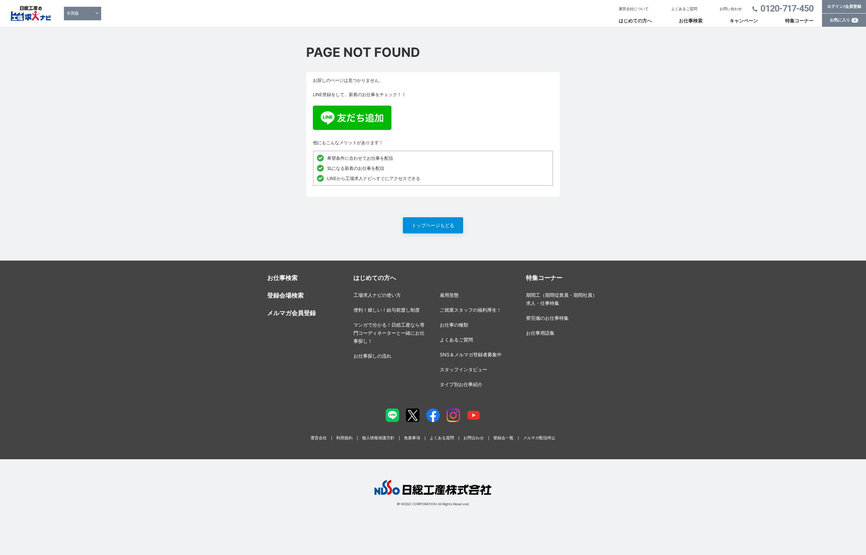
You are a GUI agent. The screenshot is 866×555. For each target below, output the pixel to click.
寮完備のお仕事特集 (547, 318)
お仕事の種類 (454, 325)
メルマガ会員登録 (291, 312)
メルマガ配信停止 (539, 437)
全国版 (73, 13)
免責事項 (412, 437)
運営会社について (633, 8)
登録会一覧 (503, 437)
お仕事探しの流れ (372, 356)
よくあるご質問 (684, 8)
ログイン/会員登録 (844, 6)
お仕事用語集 (540, 333)
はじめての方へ (635, 20)
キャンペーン (744, 20)
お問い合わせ (731, 8)
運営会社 (319, 437)
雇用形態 (449, 295)
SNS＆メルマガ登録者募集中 (471, 354)
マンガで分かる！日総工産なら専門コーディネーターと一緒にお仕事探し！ (389, 333)
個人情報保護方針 (378, 437)
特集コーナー (799, 20)
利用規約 (344, 437)
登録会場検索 (285, 295)
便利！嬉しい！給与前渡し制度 (387, 310)
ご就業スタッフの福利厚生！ (470, 310)
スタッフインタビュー (463, 369)
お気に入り (843, 19)
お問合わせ (473, 437)
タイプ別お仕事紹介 (461, 384)
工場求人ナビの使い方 (377, 295)
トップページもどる (433, 225)
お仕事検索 (691, 20)
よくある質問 (442, 437)
